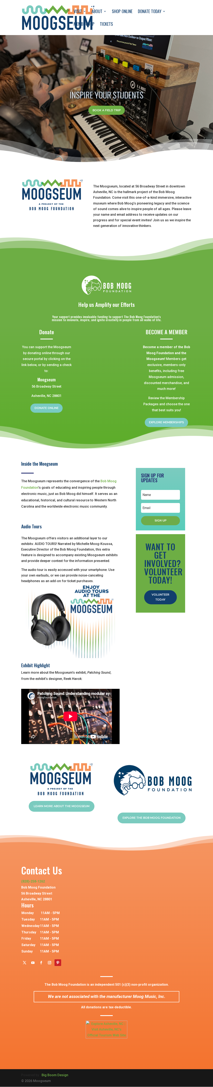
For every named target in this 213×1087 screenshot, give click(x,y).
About (97, 12)
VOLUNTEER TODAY (160, 597)
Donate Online (46, 408)
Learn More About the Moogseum (61, 806)
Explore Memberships (166, 422)
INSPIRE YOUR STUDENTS (106, 95)
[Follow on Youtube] (33, 962)
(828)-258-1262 (33, 881)
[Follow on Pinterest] (57, 962)
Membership (84, 24)
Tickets (106, 24)
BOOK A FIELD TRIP (107, 110)
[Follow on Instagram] (49, 962)
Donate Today (149, 12)
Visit (78, 12)
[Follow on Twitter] (24, 962)
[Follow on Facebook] (41, 962)
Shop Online (122, 12)
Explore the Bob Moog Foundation (152, 818)
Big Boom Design (55, 1075)
